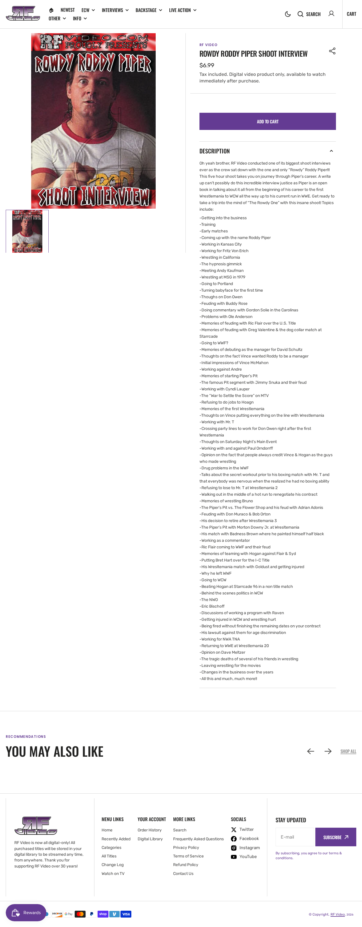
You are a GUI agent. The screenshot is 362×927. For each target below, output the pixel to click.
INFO (77, 18)
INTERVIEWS (112, 10)
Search (313, 14)
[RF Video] (23, 14)
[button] (287, 14)
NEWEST (68, 9)
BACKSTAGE (146, 10)
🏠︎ (51, 9)
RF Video (338, 914)
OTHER (54, 18)
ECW (85, 10)
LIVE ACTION (180, 10)
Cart (351, 13)
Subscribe (332, 837)
